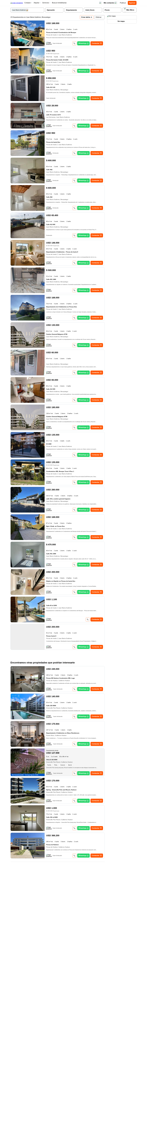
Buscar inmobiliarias (59, 3)
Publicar (123, 3)
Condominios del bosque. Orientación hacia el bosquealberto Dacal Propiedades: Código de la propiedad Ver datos (77, 641)
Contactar (95, 43)
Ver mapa (121, 21)
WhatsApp (82, 43)
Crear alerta (85, 17)
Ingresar (132, 3)
